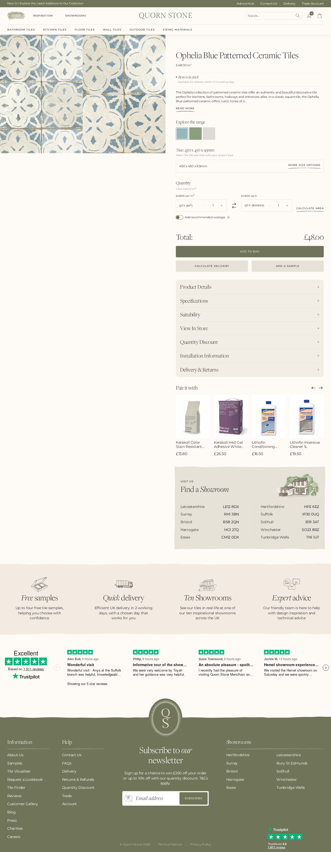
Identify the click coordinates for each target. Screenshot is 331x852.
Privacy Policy (200, 844)
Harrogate (235, 779)
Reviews (14, 795)
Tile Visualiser (19, 771)
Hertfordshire (238, 755)
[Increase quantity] (221, 205)
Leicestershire (288, 755)
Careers (13, 836)
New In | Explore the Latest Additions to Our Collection (45, 3)
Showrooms (75, 15)
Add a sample (287, 266)
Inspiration (43, 15)
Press (12, 820)
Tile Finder (16, 787)
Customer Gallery (22, 804)
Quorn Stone (132, 844)
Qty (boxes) (254, 205)
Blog (11, 812)
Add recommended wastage (205, 217)
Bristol (232, 771)
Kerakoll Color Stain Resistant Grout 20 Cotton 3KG (190, 444)
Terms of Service (170, 844)
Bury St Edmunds (291, 763)
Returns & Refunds (78, 779)
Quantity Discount (78, 787)
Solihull (282, 771)
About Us (15, 755)
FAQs (67, 763)
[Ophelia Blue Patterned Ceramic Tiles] (182, 133)
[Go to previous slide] (313, 388)
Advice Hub (245, 3)
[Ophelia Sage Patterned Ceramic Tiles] (195, 133)
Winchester (286, 779)
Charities (14, 828)
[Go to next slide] (321, 388)
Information (19, 742)
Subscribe (193, 798)
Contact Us (268, 3)
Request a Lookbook (25, 779)
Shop (16, 15)
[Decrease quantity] (204, 205)
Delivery (289, 3)
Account (69, 804)
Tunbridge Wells (290, 787)
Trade (67, 795)
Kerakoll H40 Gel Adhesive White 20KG (228, 444)
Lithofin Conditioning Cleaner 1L (263, 444)
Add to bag (250, 251)
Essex (231, 787)
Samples (14, 763)
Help (67, 742)
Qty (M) (186, 205)
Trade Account (313, 3)
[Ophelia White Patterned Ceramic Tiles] (209, 133)
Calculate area (310, 208)
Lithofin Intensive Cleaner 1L (305, 444)
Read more (185, 108)
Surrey (232, 763)
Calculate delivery (212, 266)
